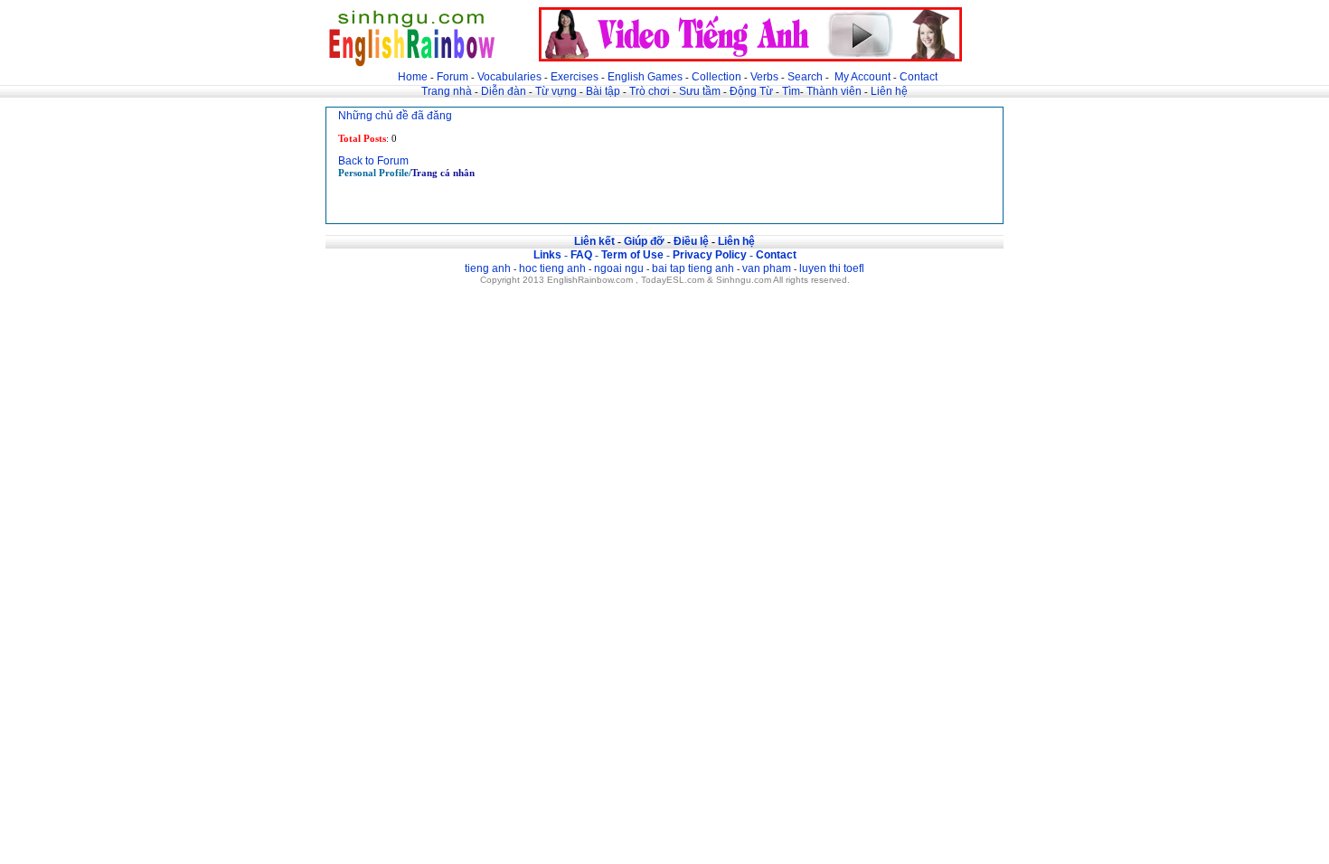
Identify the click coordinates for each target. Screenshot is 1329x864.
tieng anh (488, 268)
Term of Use (632, 255)
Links (547, 255)
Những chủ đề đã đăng (395, 115)
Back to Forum (373, 161)
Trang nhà (446, 91)
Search (805, 76)
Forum (452, 76)
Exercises (575, 76)
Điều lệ (691, 241)
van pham (766, 268)
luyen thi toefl (831, 268)
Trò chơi (651, 91)
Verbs (764, 76)
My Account (862, 76)
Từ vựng (556, 91)
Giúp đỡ (644, 241)
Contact (919, 76)
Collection (716, 76)
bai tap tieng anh (693, 268)
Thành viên (834, 91)
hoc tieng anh (552, 268)
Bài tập (603, 91)
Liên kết (594, 241)
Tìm (791, 91)
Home (413, 76)
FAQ (581, 255)
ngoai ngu (619, 268)
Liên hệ (889, 91)
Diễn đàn (503, 91)
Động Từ (751, 91)
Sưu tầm (700, 91)
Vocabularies (509, 76)
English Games (645, 76)
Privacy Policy (710, 255)
